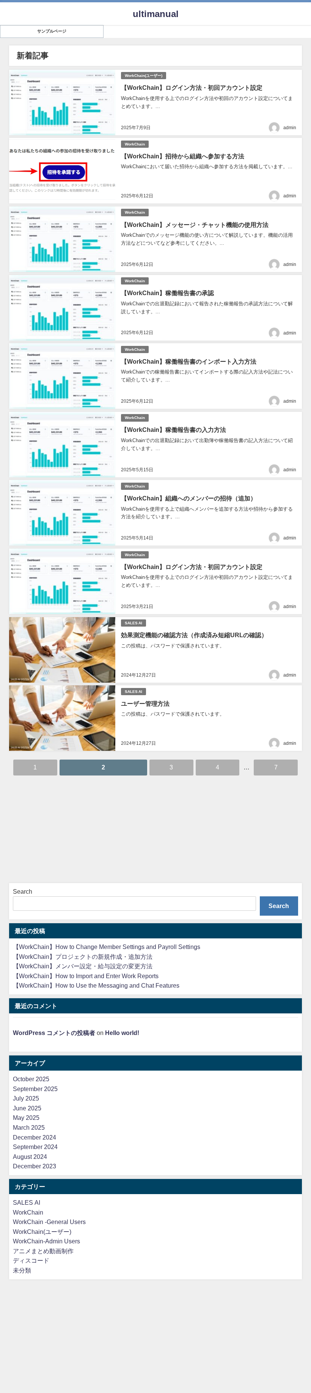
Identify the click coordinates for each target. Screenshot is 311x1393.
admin (289, 127)
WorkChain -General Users (49, 1222)
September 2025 (35, 1089)
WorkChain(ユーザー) (143, 75)
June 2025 (27, 1108)
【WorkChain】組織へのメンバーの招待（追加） (188, 498)
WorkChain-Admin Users (46, 1241)
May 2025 (26, 1118)
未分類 (22, 1270)
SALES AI (133, 623)
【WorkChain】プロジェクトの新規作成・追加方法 (82, 957)
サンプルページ (51, 31)
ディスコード (31, 1260)
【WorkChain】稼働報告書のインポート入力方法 (188, 361)
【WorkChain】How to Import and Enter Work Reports (86, 976)
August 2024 (30, 1157)
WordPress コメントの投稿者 (54, 1033)
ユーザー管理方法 (145, 703)
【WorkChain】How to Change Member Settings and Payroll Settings (106, 947)
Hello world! (122, 1033)
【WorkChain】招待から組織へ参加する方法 (182, 156)
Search (22, 891)
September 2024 (35, 1147)
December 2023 (34, 1166)
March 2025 (29, 1127)
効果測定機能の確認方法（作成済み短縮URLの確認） (194, 635)
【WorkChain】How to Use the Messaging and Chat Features (96, 985)
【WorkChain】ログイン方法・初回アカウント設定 (191, 87)
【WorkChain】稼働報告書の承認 (167, 293)
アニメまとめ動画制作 (43, 1251)
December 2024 (34, 1137)
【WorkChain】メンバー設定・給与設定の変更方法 (82, 966)
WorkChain (135, 144)
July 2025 (26, 1098)
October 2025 (31, 1079)
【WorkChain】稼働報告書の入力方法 (173, 430)
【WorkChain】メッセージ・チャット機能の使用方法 (195, 225)
